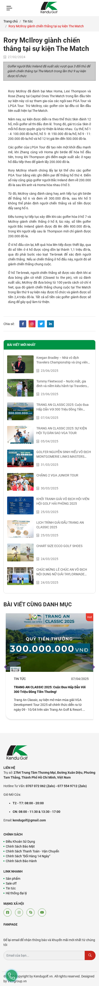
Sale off (11, 883)
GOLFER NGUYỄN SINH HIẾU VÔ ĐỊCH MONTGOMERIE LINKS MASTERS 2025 (63, 456)
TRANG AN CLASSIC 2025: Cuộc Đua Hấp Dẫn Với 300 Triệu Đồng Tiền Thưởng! (62, 409)
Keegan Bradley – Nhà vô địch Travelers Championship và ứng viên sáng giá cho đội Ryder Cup (62, 362)
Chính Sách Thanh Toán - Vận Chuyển (32, 851)
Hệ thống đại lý (16, 893)
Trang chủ (10, 21)
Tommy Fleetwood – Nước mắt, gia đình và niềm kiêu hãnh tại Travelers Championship (61, 385)
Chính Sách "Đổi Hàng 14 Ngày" (28, 856)
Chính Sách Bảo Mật (20, 846)
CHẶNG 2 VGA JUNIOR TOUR (57, 475)
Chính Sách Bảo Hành (21, 861)
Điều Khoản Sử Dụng (20, 841)
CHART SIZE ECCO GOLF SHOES (59, 546)
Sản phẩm (13, 878)
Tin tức (28, 21)
